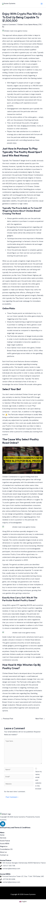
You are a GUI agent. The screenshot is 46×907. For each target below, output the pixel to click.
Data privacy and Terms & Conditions (15, 827)
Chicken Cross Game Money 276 (29, 25)
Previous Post (7, 719)
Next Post (40, 719)
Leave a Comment (9, 25)
